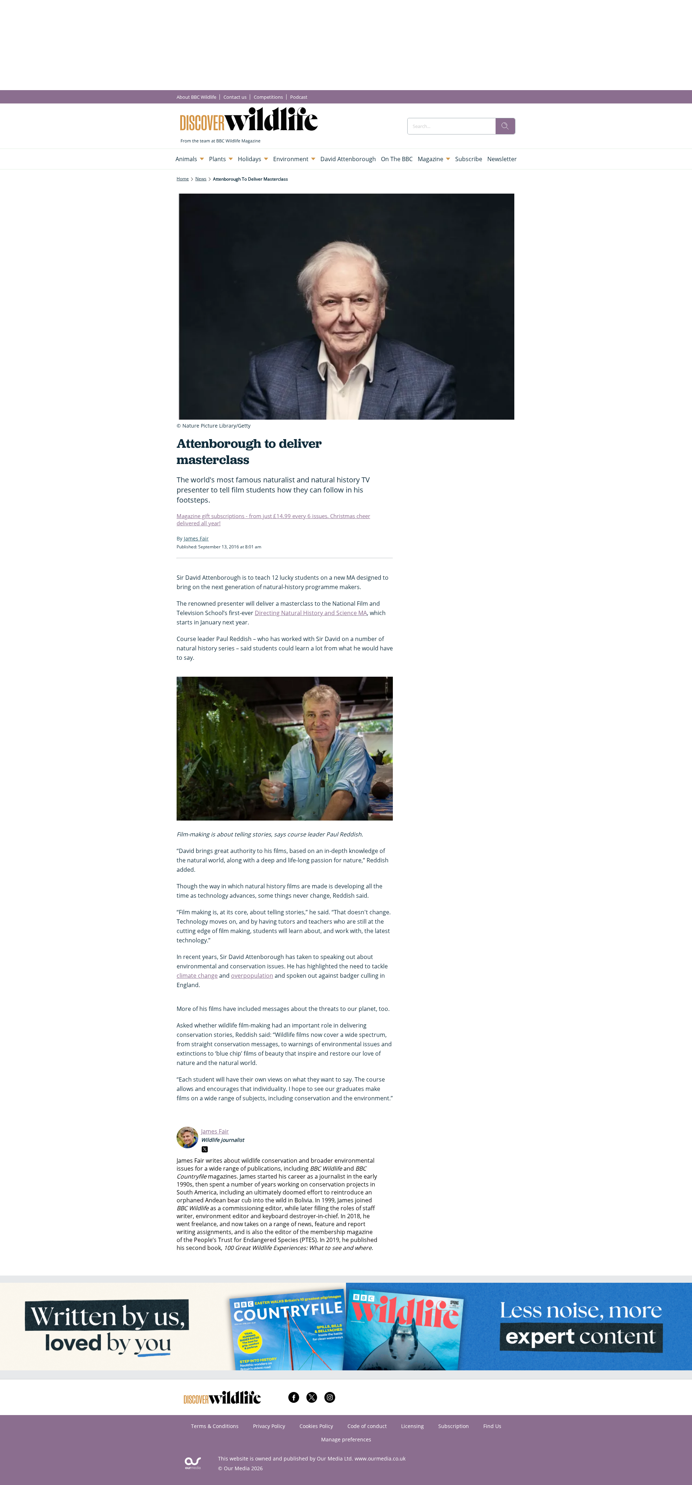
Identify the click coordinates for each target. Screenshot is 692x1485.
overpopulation (252, 976)
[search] (505, 126)
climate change (197, 976)
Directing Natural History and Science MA (311, 613)
